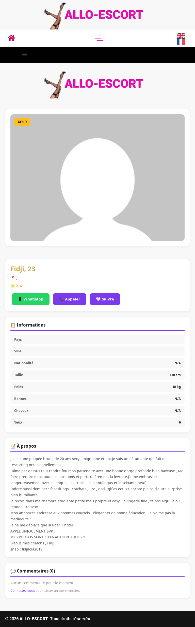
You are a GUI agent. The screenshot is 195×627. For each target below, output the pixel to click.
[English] (181, 35)
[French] (181, 41)
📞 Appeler (69, 298)
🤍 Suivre (105, 298)
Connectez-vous (22, 590)
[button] (24, 54)
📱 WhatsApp (30, 298)
